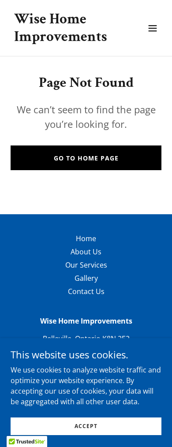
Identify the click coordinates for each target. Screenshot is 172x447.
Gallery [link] (86, 278)
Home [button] (86, 238)
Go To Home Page (86, 158)
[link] (63, 38)
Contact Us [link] (86, 291)
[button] (152, 28)
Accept (86, 426)
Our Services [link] (86, 265)
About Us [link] (86, 252)
